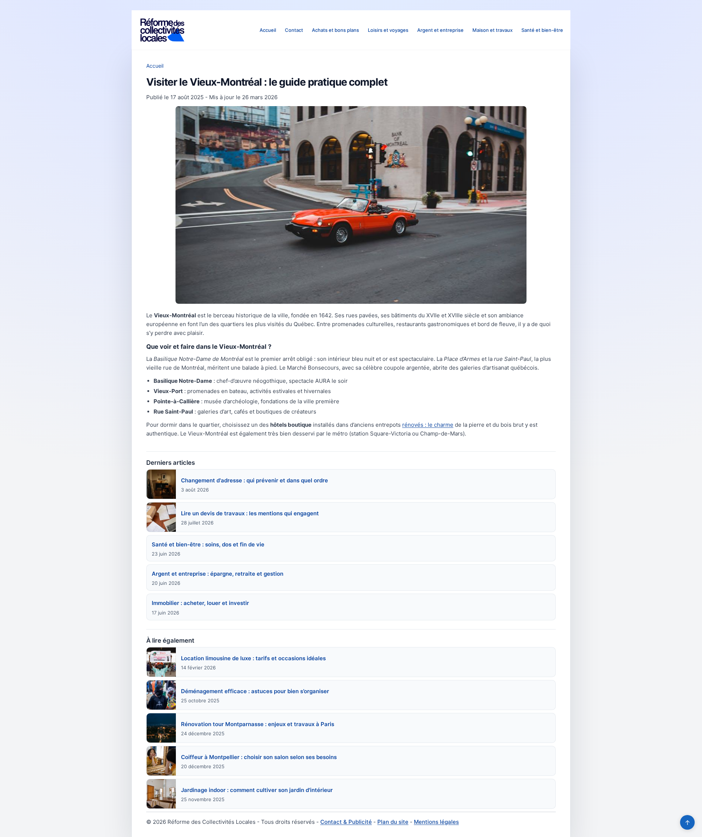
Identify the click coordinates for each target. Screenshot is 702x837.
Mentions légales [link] (436, 821)
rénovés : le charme (427, 424)
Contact (294, 30)
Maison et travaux (492, 30)
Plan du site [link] (392, 821)
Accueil (268, 30)
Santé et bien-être (542, 30)
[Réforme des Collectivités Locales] (162, 30)
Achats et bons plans (335, 30)
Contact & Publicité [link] (346, 821)
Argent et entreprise (440, 30)
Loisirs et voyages (388, 30)
